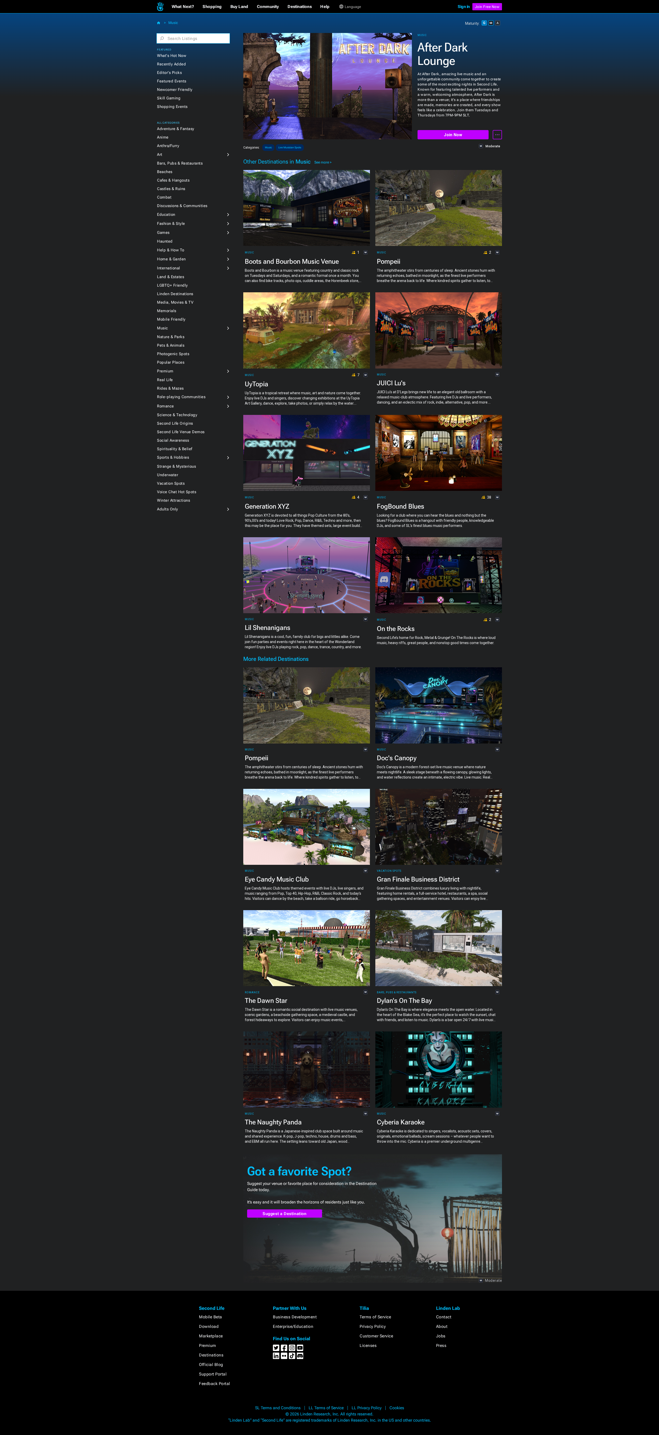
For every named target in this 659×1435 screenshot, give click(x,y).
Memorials (166, 311)
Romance (165, 406)
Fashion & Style (171, 223)
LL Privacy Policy (366, 1407)
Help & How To (170, 250)
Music (173, 23)
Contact (444, 1316)
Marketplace (211, 1336)
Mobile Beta (210, 1316)
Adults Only (167, 509)
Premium (165, 371)
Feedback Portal (214, 1383)
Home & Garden (171, 259)
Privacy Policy (373, 1326)
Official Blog (211, 1364)
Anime (163, 137)
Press (441, 1345)
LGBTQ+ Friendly (172, 285)
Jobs (441, 1336)
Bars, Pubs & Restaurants (180, 163)
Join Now (453, 134)
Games (163, 232)
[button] (183, 7)
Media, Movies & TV (175, 302)
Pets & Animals (170, 345)
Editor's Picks (169, 72)
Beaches (164, 171)
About (442, 1326)
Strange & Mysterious (176, 466)
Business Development (295, 1316)
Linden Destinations (175, 294)
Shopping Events (172, 106)
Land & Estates (170, 277)
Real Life (165, 380)
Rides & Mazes (170, 388)
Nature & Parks (170, 337)
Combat (164, 197)
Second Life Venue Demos (181, 432)
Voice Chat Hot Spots (176, 492)
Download (209, 1326)
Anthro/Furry (168, 145)
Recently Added (171, 64)
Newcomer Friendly (175, 89)
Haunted (165, 241)
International (168, 268)
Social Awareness (173, 440)
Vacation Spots (171, 483)
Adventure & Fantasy (175, 128)
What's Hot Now (171, 55)
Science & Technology (177, 415)
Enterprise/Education (293, 1326)
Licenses (368, 1345)
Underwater (167, 475)
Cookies (396, 1407)
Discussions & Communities (182, 205)
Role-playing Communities (181, 397)
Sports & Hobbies (173, 457)
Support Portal (213, 1374)
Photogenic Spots (173, 354)
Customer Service (376, 1336)
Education (166, 214)
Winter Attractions (173, 500)
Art (159, 154)
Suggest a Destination (285, 1213)
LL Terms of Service (326, 1407)
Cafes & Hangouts (173, 180)
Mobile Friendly (171, 319)
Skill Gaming (168, 98)
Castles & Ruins (171, 188)
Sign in (464, 6)
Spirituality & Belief (174, 449)
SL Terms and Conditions (278, 1407)
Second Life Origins (175, 423)
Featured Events (171, 81)
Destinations (211, 1355)
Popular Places (170, 362)
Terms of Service (375, 1316)
